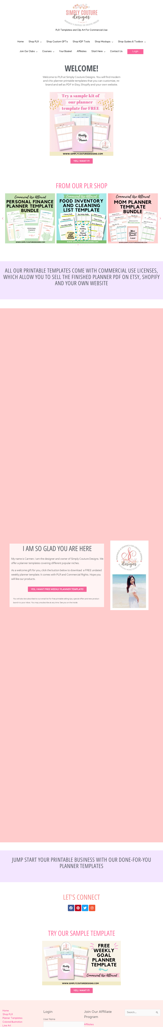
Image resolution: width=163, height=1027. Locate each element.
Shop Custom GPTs (57, 42)
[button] (135, 51)
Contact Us (116, 51)
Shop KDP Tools (81, 42)
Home (20, 42)
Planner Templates (12, 1018)
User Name (49, 1019)
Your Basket (65, 51)
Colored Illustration (12, 1022)
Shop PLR (34, 42)
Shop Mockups (102, 42)
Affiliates (81, 51)
